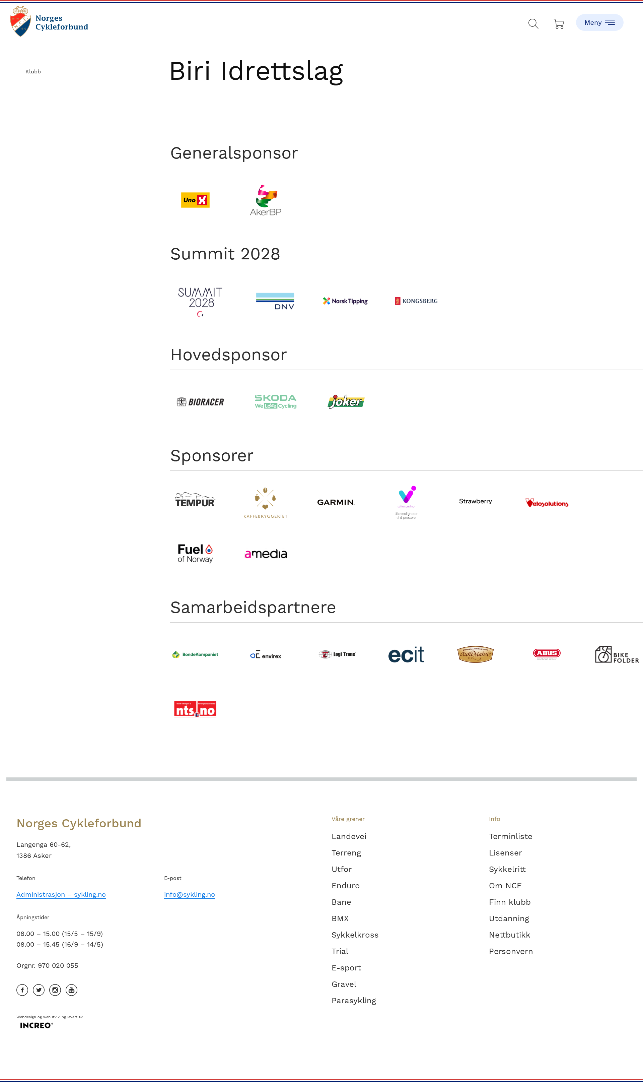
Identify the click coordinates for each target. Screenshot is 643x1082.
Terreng (346, 852)
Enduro (346, 885)
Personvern (511, 951)
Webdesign (26, 1017)
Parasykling (354, 1000)
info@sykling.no (189, 894)
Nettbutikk (509, 935)
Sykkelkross (355, 935)
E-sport (346, 967)
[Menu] (600, 17)
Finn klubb (510, 902)
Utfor (342, 869)
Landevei (349, 836)
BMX (340, 918)
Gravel (344, 984)
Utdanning (509, 918)
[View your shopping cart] (559, 22)
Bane (341, 902)
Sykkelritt (507, 869)
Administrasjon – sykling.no (61, 894)
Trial (340, 951)
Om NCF (505, 885)
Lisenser (505, 852)
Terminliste (510, 836)
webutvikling (54, 1017)
